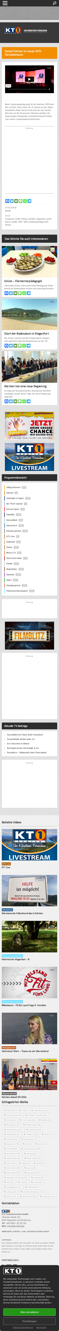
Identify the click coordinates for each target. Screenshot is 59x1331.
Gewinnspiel (13, 1134)
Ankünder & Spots (17, 498)
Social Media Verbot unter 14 (20, 739)
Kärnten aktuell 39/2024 (14, 1097)
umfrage (12, 1192)
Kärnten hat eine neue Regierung (25, 386)
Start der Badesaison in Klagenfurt (26, 333)
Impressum (41, 1327)
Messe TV (13, 553)
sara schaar (33, 1173)
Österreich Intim (16, 558)
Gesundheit (14, 520)
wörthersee (49, 1197)
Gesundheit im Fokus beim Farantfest (25, 735)
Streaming (33, 1187)
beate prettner (14, 1115)
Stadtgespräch (16, 585)
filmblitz (46, 1120)
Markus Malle (13, 1158)
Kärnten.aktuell (16, 531)
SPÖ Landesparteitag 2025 (35, 222)
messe (11, 1163)
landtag (31, 1153)
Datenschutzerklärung (23, 1327)
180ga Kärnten (15, 487)
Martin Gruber (34, 1158)
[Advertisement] (29, 161)
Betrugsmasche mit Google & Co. (23, 748)
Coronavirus (28, 1120)
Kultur (12, 547)
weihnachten (29, 1197)
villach (8, 225)
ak (24, 1110)
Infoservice (14, 525)
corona (11, 1120)
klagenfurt (41, 219)
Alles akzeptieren (29, 1312)
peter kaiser (13, 1173)
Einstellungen (29, 1321)
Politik (8, 211)
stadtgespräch (14, 1187)
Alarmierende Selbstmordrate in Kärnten (22, 913)
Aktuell (11, 493)
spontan (39, 1177)
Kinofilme (12, 1139)
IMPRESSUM (6, 1231)
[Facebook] (7, 201)
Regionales (14, 569)
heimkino (32, 1134)
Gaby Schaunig (14, 1130)
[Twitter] (12, 201)
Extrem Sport (15, 509)
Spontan (13, 574)
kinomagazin (30, 1139)
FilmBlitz (13, 515)
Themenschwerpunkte (19, 591)
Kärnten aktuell (32, 1149)
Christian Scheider (37, 1115)
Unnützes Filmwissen (33, 1192)
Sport (11, 580)
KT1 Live (12, 536)
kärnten (32, 219)
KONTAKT (17, 1231)
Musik (40, 1163)
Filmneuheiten (33, 1125)
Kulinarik (13, 542)
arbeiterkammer (41, 1110)
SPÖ (20, 222)
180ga (11, 1110)
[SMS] (20, 201)
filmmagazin (13, 1125)
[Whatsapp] (25, 201)
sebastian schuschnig (17, 1177)
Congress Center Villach (16, 219)
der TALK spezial (16, 504)
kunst (42, 1144)
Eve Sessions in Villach (18, 744)
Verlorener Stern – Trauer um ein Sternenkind (25, 1051)
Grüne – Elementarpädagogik (23, 281)
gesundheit (35, 1130)
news (31, 1168)
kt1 (29, 1144)
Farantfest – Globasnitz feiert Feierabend (26, 752)
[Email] (16, 201)
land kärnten (13, 1153)
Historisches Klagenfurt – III (16, 959)
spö (24, 1182)
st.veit (38, 1182)
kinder (48, 1134)
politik (14, 222)
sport (10, 1182)
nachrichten (13, 1168)
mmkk (26, 1163)
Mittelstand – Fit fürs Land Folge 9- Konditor (24, 1005)
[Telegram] (29, 201)
